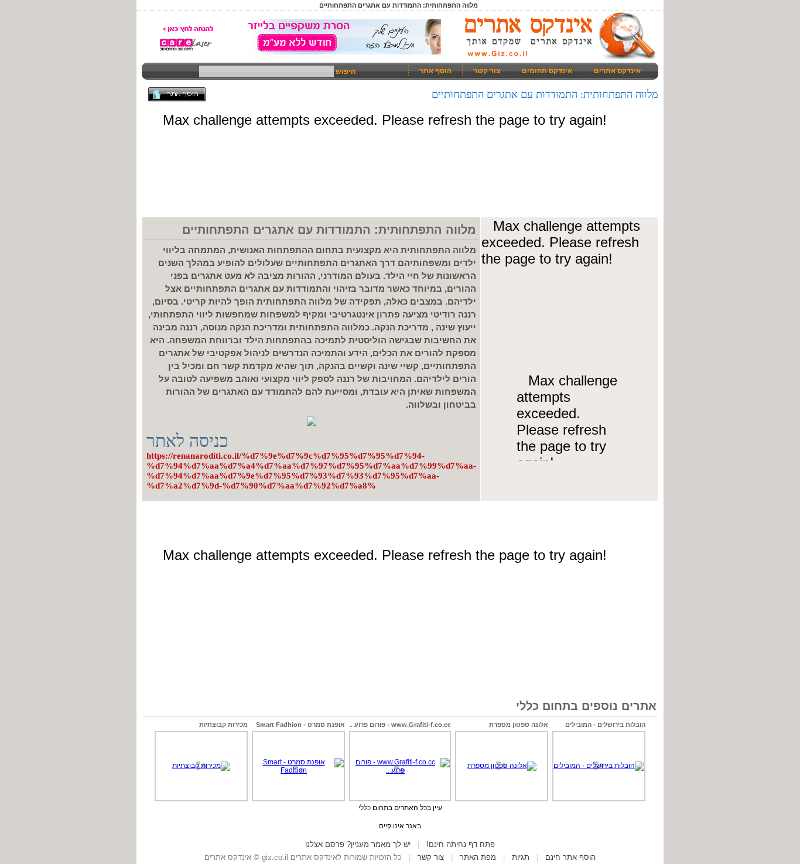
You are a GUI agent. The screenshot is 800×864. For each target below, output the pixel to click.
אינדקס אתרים (617, 71)
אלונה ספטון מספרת (518, 724)
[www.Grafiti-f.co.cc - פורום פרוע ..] (400, 770)
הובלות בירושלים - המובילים (605, 724)
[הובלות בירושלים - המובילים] (598, 765)
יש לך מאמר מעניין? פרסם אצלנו (358, 844)
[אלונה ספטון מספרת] (501, 765)
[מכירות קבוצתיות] (201, 765)
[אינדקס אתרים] (556, 58)
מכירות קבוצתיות (223, 724)
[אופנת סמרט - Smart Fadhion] (298, 770)
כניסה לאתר (187, 440)
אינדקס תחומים (547, 71)
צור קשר (486, 71)
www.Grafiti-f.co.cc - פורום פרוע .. (400, 724)
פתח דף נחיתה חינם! (460, 844)
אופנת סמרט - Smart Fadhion (300, 724)
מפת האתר (478, 857)
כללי (364, 808)
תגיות (520, 857)
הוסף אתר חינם (570, 857)
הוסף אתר (435, 71)
